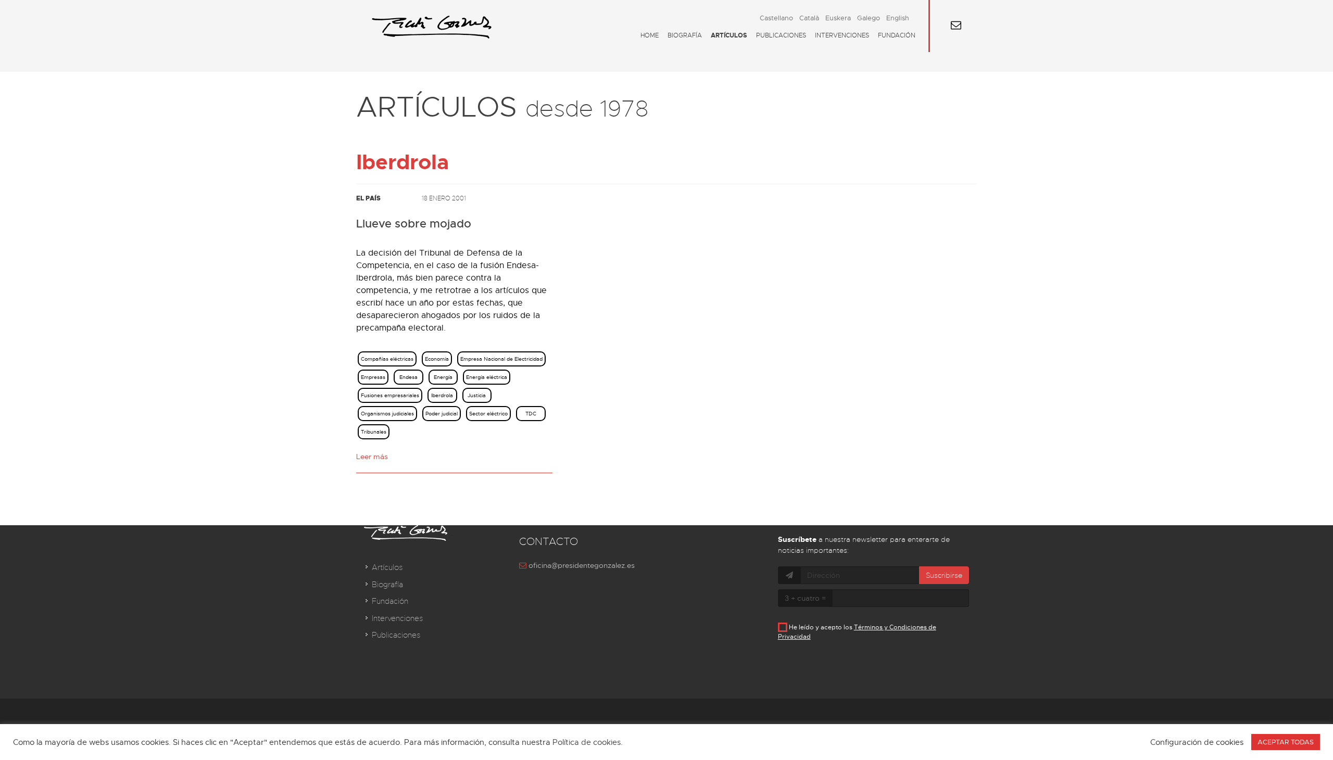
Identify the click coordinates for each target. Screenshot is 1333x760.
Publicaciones (781, 35)
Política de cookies (586, 742)
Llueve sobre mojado (413, 224)
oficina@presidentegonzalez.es (580, 565)
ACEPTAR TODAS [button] (1285, 742)
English (897, 18)
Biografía (685, 35)
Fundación (896, 35)
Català (809, 18)
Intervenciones (842, 35)
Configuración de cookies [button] (1196, 742)
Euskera (838, 18)
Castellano (776, 18)
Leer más (372, 456)
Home (649, 35)
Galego (868, 18)
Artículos (729, 35)
